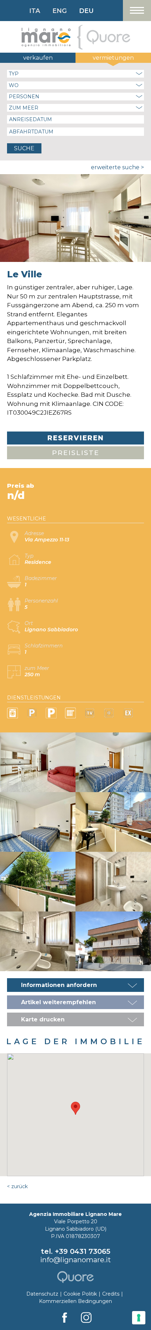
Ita (34, 11)
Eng (59, 11)
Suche (24, 148)
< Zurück (17, 1186)
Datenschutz (42, 1294)
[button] (75, 1108)
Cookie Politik (80, 1294)
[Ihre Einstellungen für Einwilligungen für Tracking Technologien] (138, 1317)
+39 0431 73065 (82, 1251)
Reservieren (75, 438)
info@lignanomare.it (75, 1260)
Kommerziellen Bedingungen (75, 1301)
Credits (110, 1294)
